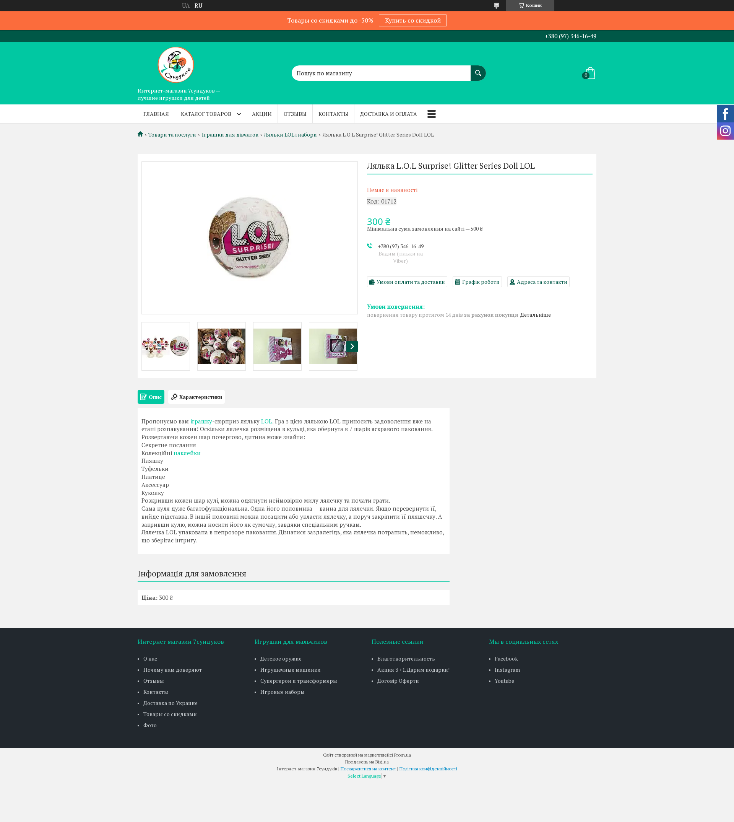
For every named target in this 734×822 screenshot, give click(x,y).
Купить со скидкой (413, 20)
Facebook (506, 658)
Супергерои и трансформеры (298, 680)
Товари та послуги (172, 134)
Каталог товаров (206, 113)
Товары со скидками (170, 714)
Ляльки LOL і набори (290, 134)
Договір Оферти (398, 680)
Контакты (333, 113)
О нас (150, 658)
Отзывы (295, 113)
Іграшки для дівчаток (230, 134)
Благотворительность (406, 658)
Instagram (507, 669)
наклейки (187, 453)
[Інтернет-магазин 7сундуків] (176, 63)
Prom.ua (402, 755)
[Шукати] (478, 69)
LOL (266, 421)
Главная (156, 113)
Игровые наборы (282, 691)
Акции (262, 113)
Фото (150, 725)
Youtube (504, 680)
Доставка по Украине (170, 702)
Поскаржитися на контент (368, 769)
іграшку (201, 421)
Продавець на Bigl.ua (367, 762)
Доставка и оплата (388, 113)
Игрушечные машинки (290, 669)
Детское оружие (281, 658)
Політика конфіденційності (428, 769)
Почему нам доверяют (172, 669)
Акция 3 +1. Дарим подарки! (413, 669)
